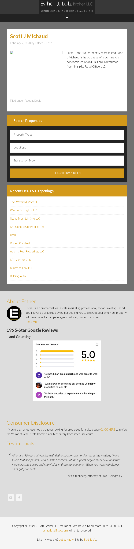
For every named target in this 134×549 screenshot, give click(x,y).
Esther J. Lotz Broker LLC (67, 7)
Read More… (33, 321)
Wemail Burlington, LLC (24, 210)
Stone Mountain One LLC (25, 218)
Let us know (66, 539)
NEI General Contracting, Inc (27, 226)
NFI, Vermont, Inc (20, 259)
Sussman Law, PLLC (22, 268)
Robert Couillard (20, 243)
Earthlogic (90, 539)
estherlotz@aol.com (55, 530)
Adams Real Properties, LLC (27, 251)
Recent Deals (33, 100)
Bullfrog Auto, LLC (20, 276)
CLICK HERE (107, 429)
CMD (13, 235)
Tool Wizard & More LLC (24, 202)
